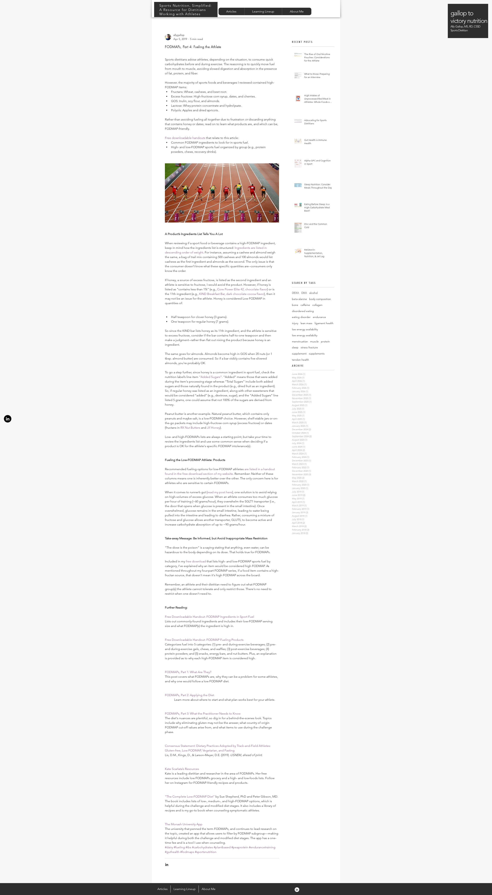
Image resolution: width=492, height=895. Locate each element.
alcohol (313, 293)
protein (325, 341)
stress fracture (309, 347)
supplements (317, 353)
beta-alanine (299, 299)
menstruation (300, 341)
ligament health (324, 323)
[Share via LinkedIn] (167, 864)
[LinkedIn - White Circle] (297, 889)
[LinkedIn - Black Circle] (7, 419)
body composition (320, 299)
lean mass (306, 323)
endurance (319, 317)
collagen (317, 305)
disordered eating (303, 311)
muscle (314, 341)
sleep (295, 347)
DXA (304, 293)
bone (295, 305)
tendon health (300, 359)
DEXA (295, 293)
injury (295, 323)
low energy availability (305, 329)
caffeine (305, 305)
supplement (299, 353)
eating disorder (301, 317)
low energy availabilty (304, 335)
